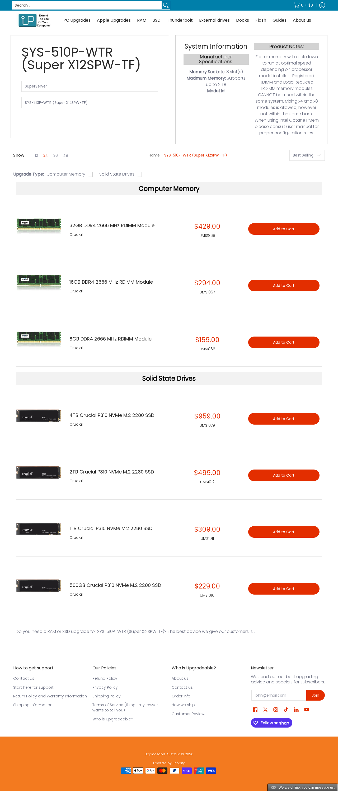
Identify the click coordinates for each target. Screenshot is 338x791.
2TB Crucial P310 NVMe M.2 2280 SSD (111, 471)
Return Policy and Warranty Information (50, 696)
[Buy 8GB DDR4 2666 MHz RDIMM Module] (39, 339)
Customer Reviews (189, 713)
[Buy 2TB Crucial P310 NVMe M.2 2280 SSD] (39, 472)
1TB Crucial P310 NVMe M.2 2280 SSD (110, 528)
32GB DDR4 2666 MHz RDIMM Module (111, 225)
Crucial (76, 424)
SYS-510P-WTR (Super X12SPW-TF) (195, 155)
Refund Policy (104, 678)
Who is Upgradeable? (112, 719)
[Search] (166, 5)
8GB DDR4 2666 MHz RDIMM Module (110, 338)
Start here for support (33, 687)
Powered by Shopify (169, 763)
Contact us (23, 678)
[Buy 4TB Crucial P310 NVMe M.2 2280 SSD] (39, 416)
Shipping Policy (106, 696)
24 (45, 155)
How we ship (183, 704)
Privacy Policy (105, 687)
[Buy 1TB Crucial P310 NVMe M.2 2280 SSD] (39, 529)
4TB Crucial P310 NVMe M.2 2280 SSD (111, 415)
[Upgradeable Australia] (34, 20)
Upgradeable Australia (162, 754)
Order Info (181, 696)
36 (55, 155)
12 (36, 155)
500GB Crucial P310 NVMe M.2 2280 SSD (115, 585)
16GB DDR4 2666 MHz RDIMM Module (111, 282)
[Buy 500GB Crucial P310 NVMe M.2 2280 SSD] (39, 586)
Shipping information (33, 704)
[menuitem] (303, 5)
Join (315, 695)
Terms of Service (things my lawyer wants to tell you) (125, 707)
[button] (255, 709)
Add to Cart (283, 418)
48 (65, 155)
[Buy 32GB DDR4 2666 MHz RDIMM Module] (39, 226)
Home (154, 155)
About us (180, 678)
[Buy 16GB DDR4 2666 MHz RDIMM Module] (39, 283)
